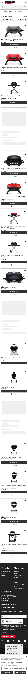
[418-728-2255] (21, 2)
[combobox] (20, 19)
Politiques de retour (19, 588)
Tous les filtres (8, 19)
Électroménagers (12, 11)
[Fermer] (26, 656)
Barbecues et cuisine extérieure (7, 12)
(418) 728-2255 (5, 598)
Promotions (17, 579)
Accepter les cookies (20, 672)
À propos (16, 571)
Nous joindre (4, 600)
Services (16, 573)
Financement (17, 575)
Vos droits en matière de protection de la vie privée (14, 668)
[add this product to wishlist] (25, 25)
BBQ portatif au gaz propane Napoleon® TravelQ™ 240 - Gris (13, 39)
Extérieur (19, 11)
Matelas (3, 573)
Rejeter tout (7, 672)
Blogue (16, 582)
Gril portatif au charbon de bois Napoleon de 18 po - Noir (12, 385)
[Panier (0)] (25, 2)
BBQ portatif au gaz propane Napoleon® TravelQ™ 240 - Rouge (13, 67)
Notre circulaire (18, 581)
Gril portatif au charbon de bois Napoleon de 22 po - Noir (12, 457)
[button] (2, 2)
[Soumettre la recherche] (24, 7)
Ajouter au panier (14, 44)
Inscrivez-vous (8, 636)
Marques (3, 575)
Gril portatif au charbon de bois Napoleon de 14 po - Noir (12, 357)
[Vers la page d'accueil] (10, 2)
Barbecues (17, 12)
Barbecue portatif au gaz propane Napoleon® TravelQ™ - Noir (13, 168)
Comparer (15, 47)
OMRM (16, 577)
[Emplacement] (17, 2)
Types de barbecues (5, 14)
